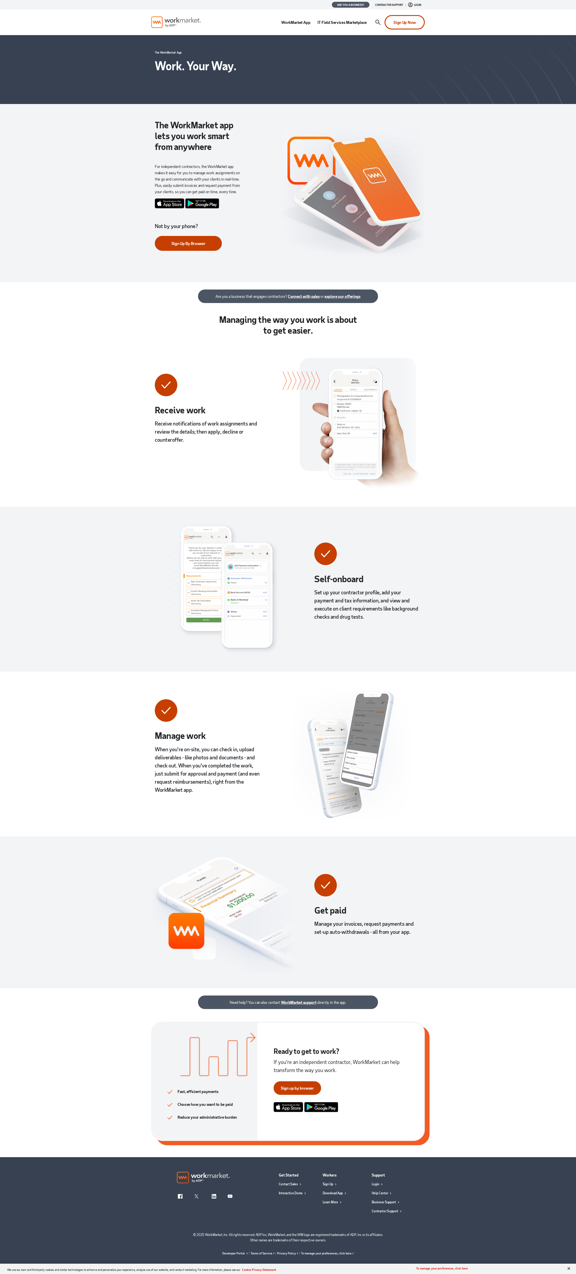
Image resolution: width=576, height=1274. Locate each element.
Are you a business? (350, 4)
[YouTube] (230, 1196)
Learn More (330, 1202)
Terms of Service (261, 1253)
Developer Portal (233, 1253)
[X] (197, 1196)
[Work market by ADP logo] (176, 22)
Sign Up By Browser (188, 243)
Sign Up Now (405, 22)
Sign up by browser (297, 1088)
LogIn (417, 4)
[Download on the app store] (169, 202)
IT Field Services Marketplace (342, 22)
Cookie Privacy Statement (259, 1270)
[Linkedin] (213, 1196)
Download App (333, 1193)
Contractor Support (389, 4)
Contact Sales (288, 1184)
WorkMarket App (295, 22)
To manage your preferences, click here (326, 1253)
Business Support (384, 1202)
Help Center (380, 1193)
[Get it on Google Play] (202, 202)
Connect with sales (304, 296)
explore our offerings (342, 296)
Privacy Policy (286, 1253)
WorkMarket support (299, 1002)
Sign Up (328, 1184)
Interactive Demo (291, 1193)
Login (376, 1184)
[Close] (569, 1269)
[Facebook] (180, 1196)
